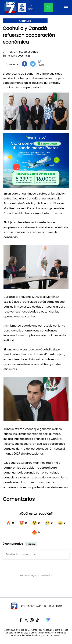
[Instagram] (32, 620)
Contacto (27, 606)
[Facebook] (20, 620)
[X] (26, 620)
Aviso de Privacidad (49, 606)
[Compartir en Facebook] (24, 64)
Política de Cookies (51, 635)
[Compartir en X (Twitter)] (33, 64)
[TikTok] (37, 620)
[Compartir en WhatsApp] (41, 63)
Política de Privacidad (30, 635)
